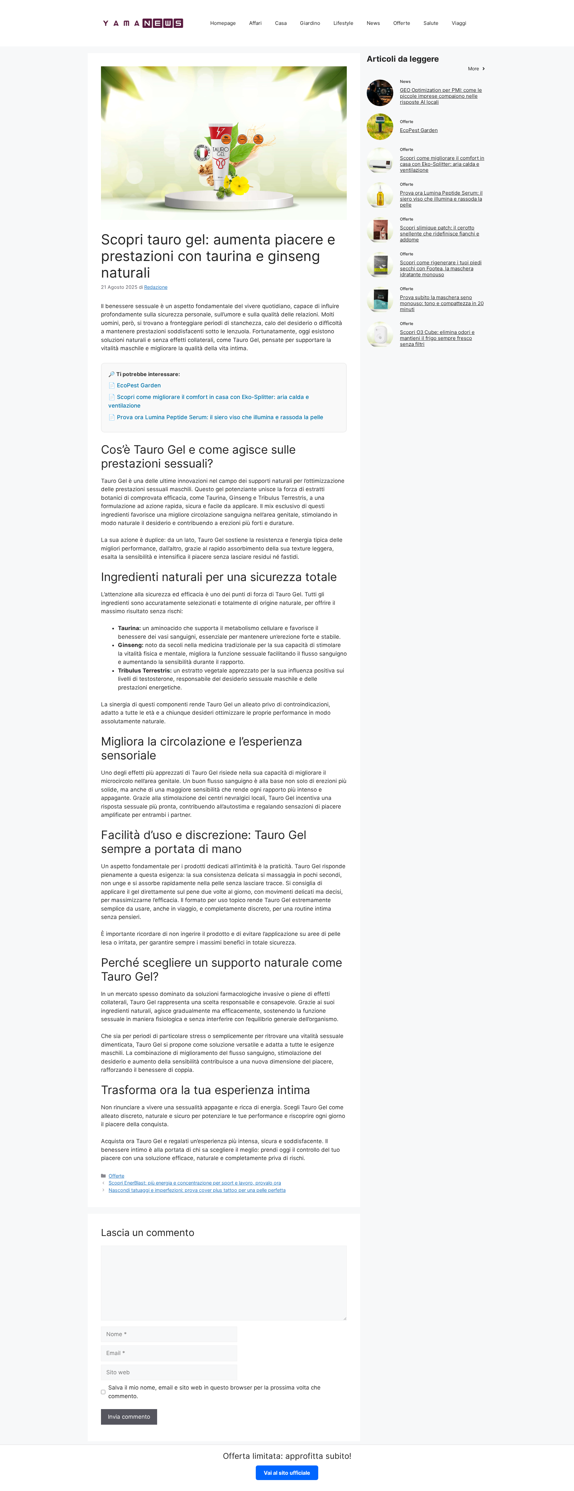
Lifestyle (343, 23)
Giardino (310, 23)
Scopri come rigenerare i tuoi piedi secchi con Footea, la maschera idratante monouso (441, 268)
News (373, 23)
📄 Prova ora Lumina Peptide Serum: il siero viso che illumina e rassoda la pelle (215, 417)
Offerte (401, 23)
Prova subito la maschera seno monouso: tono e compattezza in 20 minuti (442, 303)
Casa (281, 23)
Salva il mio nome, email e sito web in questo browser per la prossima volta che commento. (214, 1391)
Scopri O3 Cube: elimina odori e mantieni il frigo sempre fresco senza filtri (437, 338)
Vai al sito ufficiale (287, 1472)
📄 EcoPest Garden (134, 385)
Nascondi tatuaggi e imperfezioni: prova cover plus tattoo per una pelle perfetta (197, 1190)
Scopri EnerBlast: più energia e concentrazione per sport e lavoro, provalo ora (195, 1183)
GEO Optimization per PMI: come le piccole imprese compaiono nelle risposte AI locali (441, 96)
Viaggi (459, 23)
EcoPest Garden (419, 130)
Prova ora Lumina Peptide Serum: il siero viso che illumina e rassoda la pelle (441, 199)
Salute (431, 23)
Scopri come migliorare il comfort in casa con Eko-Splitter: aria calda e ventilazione (442, 164)
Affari (255, 23)
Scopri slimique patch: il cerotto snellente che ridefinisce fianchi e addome (439, 234)
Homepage (223, 23)
